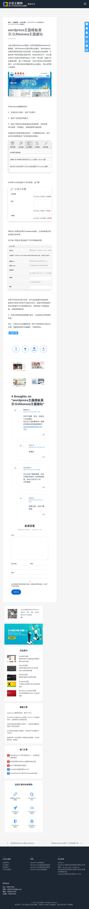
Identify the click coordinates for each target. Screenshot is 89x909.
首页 (9, 22)
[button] (85, 4)
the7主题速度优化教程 (18, 765)
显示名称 (14, 563)
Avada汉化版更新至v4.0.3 (19, 769)
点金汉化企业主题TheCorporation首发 (24, 773)
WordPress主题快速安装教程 (40, 867)
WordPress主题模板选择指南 (40, 865)
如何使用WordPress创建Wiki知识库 (23, 761)
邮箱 (32, 563)
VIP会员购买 (7, 869)
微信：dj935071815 (9, 891)
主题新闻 (15, 22)
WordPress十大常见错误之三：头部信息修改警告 (25, 756)
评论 (13, 535)
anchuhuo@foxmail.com (32, 427)
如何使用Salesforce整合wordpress (22, 843)
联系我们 (6, 867)
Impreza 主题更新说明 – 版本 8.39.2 (19, 713)
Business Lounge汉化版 (27, 691)
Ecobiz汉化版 (24, 681)
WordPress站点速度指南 (38, 869)
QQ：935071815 (8, 887)
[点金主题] (15, 4)
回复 (43, 434)
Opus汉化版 (23, 665)
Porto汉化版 (23, 674)
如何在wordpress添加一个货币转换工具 (64, 843)
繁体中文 (31, 4)
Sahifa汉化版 (23, 656)
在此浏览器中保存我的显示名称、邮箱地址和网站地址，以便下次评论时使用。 (29, 585)
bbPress (60, 862)
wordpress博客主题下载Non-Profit (69, 874)
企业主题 (23, 22)
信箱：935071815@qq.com (12, 889)
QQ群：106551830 (9, 894)
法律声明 (6, 862)
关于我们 (6, 865)
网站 (12, 572)
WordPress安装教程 (37, 862)
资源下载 (13, 333)
